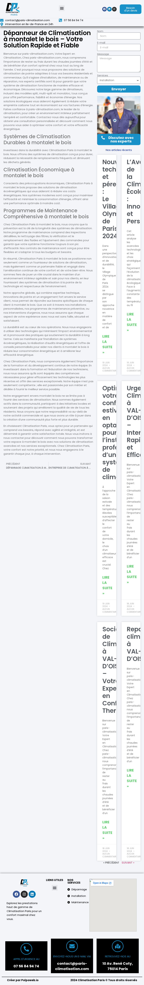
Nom (100, 31)
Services (102, 75)
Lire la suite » (107, 344)
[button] (62, 8)
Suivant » (128, 862)
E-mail (101, 42)
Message (103, 54)
